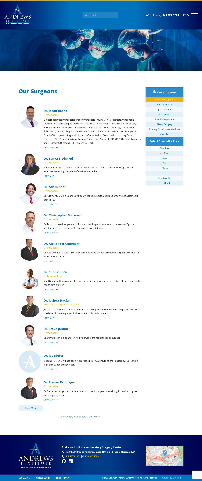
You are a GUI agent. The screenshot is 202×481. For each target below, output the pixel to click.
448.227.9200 (72, 456)
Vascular (164, 134)
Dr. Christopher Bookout (63, 215)
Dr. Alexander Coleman (62, 243)
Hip (164, 173)
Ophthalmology (53, 276)
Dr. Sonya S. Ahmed (58, 158)
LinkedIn (73, 464)
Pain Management (164, 119)
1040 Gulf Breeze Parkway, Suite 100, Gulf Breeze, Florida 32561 (100, 451)
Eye (164, 163)
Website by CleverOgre (172, 477)
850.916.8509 (92, 456)
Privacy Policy (63, 477)
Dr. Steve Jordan (57, 329)
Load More (31, 408)
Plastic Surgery (164, 124)
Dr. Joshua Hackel (57, 300)
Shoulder (164, 148)
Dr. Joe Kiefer (53, 355)
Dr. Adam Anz (55, 187)
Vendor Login (43, 477)
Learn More (49, 147)
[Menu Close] (194, 15)
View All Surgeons (164, 99)
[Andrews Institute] (17, 15)
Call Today (164, 15)
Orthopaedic (51, 114)
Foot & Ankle (164, 178)
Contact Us (24, 477)
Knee (164, 158)
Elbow (164, 168)
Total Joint (164, 183)
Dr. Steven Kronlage (60, 382)
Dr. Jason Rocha (55, 111)
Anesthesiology (164, 104)
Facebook (67, 464)
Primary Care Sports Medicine (61, 304)
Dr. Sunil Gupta (55, 272)
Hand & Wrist (164, 153)
